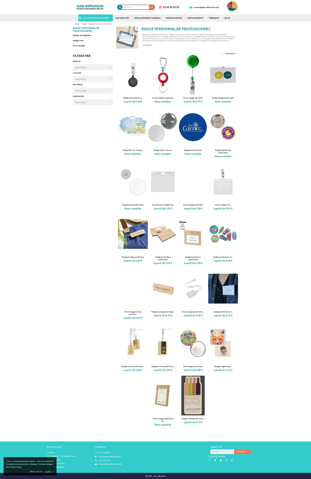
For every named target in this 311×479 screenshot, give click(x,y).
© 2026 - (149, 476)
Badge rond (78, 40)
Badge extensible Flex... (133, 98)
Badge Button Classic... (163, 150)
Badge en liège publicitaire (133, 257)
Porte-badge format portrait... (132, 313)
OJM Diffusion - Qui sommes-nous (61, 456)
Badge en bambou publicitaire (163, 258)
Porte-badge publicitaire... (193, 312)
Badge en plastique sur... (223, 257)
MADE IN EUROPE (174, 18)
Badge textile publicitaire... (193, 418)
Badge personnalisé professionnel (86, 29)
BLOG (227, 18)
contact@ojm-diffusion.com (206, 7)
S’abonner (242, 452)
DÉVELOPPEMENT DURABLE (147, 18)
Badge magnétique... (223, 366)
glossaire (161, 476)
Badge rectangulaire (82, 35)
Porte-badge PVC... (223, 205)
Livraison (50, 452)
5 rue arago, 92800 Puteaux (109, 456)
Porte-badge (79, 45)
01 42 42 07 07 (171, 7)
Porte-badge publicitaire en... (163, 419)
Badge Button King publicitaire (223, 151)
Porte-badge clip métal (193, 98)
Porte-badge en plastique (162, 98)
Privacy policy (36, 472)
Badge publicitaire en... (223, 312)
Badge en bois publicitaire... (132, 366)
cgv (154, 476)
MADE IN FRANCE (195, 18)
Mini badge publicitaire (193, 366)
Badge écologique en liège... (162, 312)
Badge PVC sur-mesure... (133, 150)
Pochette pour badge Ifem (163, 205)
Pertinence (230, 53)
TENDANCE (214, 18)
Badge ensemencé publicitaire (193, 258)
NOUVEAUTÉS (122, 18)
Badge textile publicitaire (132, 205)
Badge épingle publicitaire (223, 98)
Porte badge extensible (193, 205)
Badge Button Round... (193, 150)
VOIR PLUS (147, 45)
